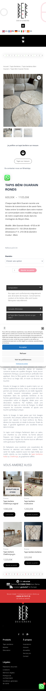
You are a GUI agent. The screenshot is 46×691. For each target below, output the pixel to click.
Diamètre (8, 256)
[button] (43, 328)
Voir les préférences (23, 359)
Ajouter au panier (27, 270)
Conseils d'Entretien (15, 309)
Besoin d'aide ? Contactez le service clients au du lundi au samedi (23, 596)
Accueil (5, 66)
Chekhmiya (14, 456)
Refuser (23, 353)
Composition (13, 288)
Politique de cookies (22, 363)
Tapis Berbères (15, 66)
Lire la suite (9, 514)
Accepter (23, 347)
